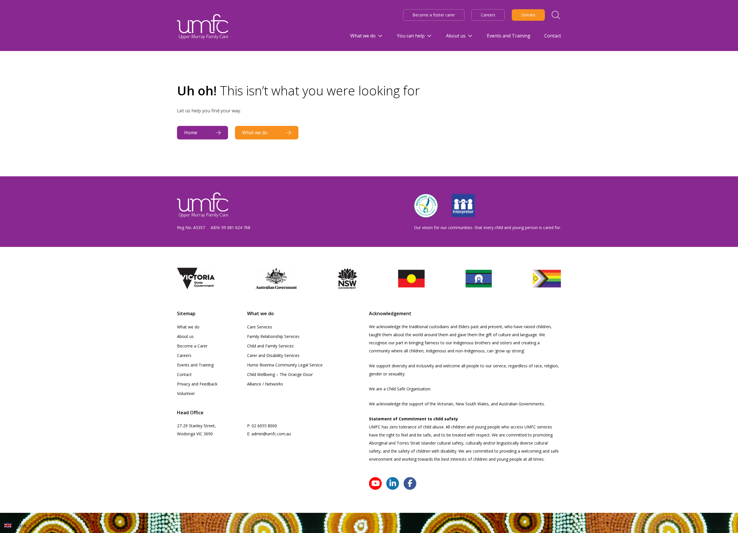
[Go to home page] (202, 26)
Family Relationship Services (273, 336)
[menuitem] (366, 36)
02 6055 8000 (264, 425)
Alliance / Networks (265, 384)
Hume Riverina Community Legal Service (285, 365)
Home (190, 132)
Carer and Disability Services (273, 355)
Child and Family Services (270, 346)
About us (185, 336)
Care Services (259, 327)
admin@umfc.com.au (271, 433)
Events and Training (195, 365)
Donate (528, 15)
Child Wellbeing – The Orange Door (280, 374)
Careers (488, 15)
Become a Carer (192, 346)
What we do (255, 132)
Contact (184, 374)
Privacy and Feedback (197, 384)
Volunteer (186, 393)
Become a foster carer (434, 15)
